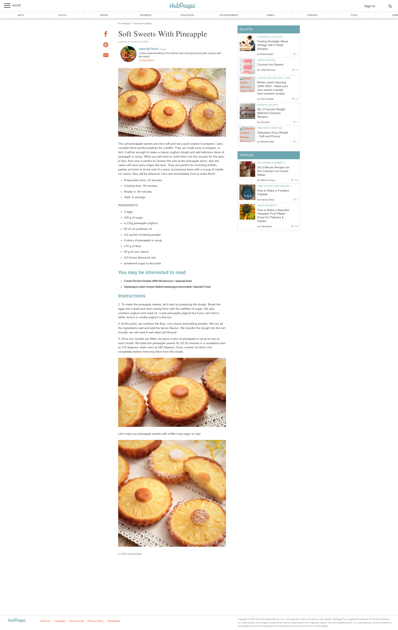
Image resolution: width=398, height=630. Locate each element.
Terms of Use (76, 621)
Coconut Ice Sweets (270, 64)
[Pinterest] (106, 45)
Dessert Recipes (267, 105)
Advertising (113, 621)
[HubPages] (182, 6)
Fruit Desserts (267, 205)
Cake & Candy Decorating (273, 186)
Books (104, 15)
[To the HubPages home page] (16, 620)
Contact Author (146, 60)
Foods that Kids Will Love (273, 78)
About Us (45, 621)
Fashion (312, 15)
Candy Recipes (266, 60)
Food (354, 15)
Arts (21, 15)
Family (271, 15)
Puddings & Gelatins (270, 37)
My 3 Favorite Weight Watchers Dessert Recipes (271, 113)
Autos (62, 15)
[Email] (106, 55)
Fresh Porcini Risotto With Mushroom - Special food (158, 281)
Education (187, 15)
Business (145, 15)
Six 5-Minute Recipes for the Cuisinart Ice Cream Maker (273, 171)
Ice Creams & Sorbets (271, 162)
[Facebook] (106, 35)
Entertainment (229, 15)
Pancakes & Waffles (269, 128)
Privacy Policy (95, 621)
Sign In (369, 6)
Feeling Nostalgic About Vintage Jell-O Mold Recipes (272, 45)
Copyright (59, 621)
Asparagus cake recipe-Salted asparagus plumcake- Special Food (167, 286)
